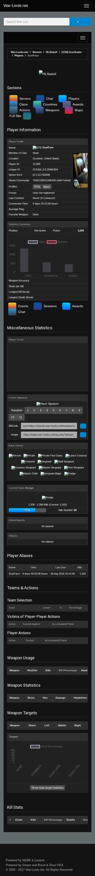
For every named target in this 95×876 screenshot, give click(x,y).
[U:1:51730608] (41, 174)
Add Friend (63, 180)
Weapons (52, 110)
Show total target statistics (47, 787)
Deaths (70, 819)
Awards (78, 104)
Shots (31, 697)
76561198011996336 (44, 180)
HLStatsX (51, 52)
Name (12, 567)
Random (16, 410)
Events (23, 306)
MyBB (26, 860)
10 (12, 417)
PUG (37, 186)
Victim (19, 819)
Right (77, 725)
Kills (79, 567)
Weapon (14, 670)
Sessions (50, 306)
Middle (62, 725)
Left (47, 725)
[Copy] (83, 426)
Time (33, 567)
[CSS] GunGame (72, 52)
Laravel (39, 860)
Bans (47, 186)
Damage (60, 697)
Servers (37, 52)
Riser (52, 865)
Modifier (32, 670)
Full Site (15, 116)
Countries (50, 104)
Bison (41, 865)
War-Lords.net (15, 5)
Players (19, 55)
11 (20, 417)
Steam (26, 865)
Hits (45, 697)
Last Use (61, 567)
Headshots (80, 697)
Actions (24, 110)
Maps (79, 110)
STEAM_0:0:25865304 (45, 169)
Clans (23, 104)
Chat (49, 98)
